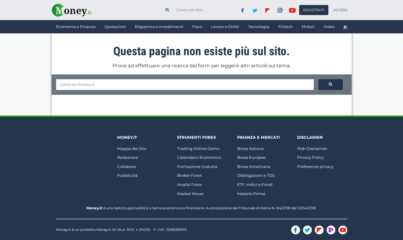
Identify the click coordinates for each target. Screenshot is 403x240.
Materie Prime (251, 193)
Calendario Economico (199, 157)
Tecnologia (258, 26)
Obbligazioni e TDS (256, 175)
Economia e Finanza (76, 26)
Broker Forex (189, 175)
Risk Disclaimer (312, 148)
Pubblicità (127, 175)
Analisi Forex (189, 184)
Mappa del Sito (131, 148)
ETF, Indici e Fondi (255, 184)
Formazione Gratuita (197, 166)
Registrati (314, 10)
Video (329, 26)
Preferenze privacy (315, 166)
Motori (308, 26)
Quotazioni (115, 26)
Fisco (197, 26)
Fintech (285, 26)
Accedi (340, 10)
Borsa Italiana (250, 148)
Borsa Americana (254, 166)
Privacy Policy (310, 157)
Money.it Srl (106, 229)
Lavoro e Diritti (225, 26)
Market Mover (190, 193)
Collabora (126, 166)
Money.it (127, 137)
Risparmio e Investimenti (159, 26)
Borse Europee (251, 157)
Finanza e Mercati (258, 137)
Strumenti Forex (196, 137)
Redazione (127, 157)
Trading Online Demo (198, 148)
